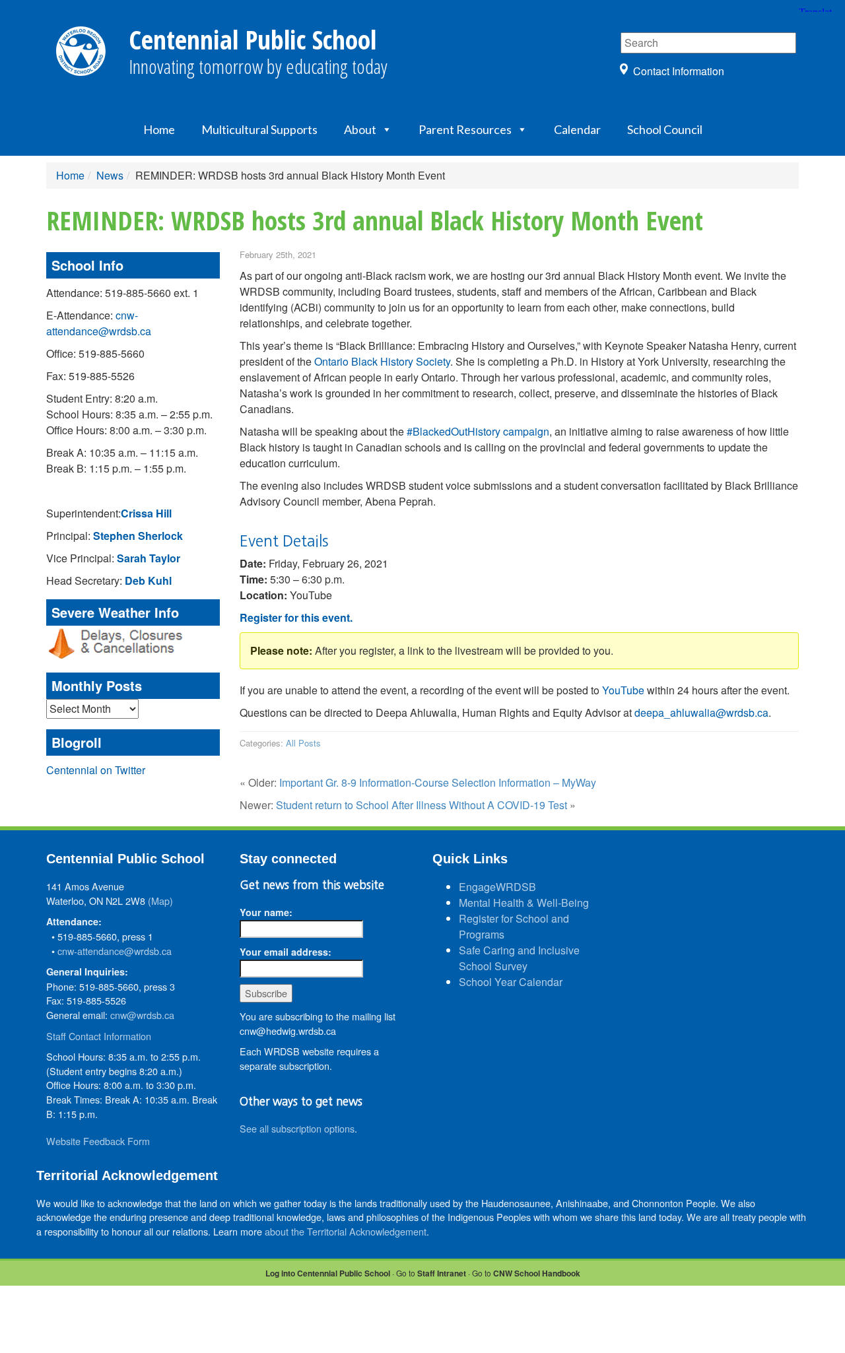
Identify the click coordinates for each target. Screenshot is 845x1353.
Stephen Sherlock (138, 535)
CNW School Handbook (536, 1273)
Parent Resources (465, 129)
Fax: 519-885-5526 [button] (90, 375)
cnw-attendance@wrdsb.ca (98, 323)
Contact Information (678, 71)
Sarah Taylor (148, 558)
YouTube (623, 690)
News (109, 175)
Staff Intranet (441, 1273)
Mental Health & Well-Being (524, 902)
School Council (664, 129)
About (360, 129)
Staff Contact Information (98, 1036)
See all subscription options (297, 1128)
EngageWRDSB (497, 886)
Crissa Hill (146, 513)
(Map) (160, 901)
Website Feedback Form (98, 1141)
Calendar (577, 129)
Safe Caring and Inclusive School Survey (519, 958)
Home (159, 129)
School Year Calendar (510, 981)
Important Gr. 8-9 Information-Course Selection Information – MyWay (437, 782)
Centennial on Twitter (95, 769)
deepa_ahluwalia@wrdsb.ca (701, 712)
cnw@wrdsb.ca (142, 1015)
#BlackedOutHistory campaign (478, 431)
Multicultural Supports (259, 129)
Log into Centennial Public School (327, 1273)
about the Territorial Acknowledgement (345, 1231)
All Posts (303, 743)
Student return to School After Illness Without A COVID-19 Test (421, 804)
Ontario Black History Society (382, 361)
